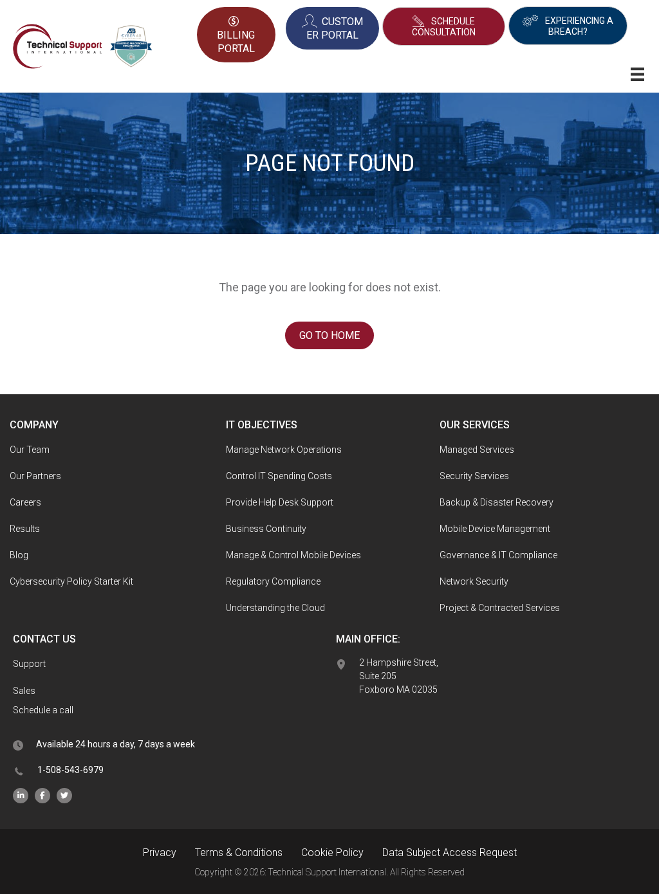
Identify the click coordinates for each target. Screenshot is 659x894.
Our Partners (35, 476)
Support (29, 664)
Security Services (474, 476)
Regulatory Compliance (273, 581)
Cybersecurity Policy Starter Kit (71, 581)
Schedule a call (43, 710)
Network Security (474, 581)
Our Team (30, 449)
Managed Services (477, 449)
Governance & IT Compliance (498, 555)
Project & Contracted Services (500, 608)
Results (25, 529)
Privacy (159, 852)
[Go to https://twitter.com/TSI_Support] (64, 795)
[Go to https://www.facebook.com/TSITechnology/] (42, 795)
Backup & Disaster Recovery (496, 502)
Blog (19, 555)
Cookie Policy (332, 852)
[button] (443, 26)
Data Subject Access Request (449, 852)
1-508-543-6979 (70, 770)
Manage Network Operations (284, 449)
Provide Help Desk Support (279, 502)
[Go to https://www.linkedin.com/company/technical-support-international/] (20, 795)
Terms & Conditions (239, 852)
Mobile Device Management (495, 529)
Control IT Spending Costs (279, 476)
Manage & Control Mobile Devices (293, 555)
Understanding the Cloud (275, 608)
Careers (25, 502)
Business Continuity (266, 529)
